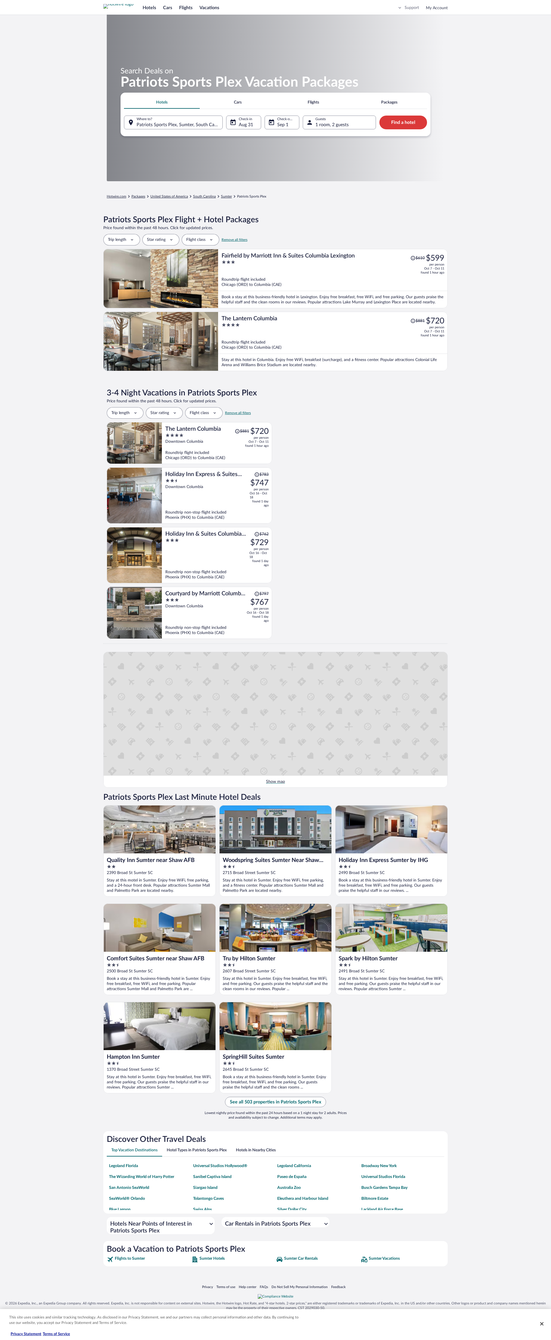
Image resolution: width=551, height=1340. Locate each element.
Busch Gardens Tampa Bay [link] (384, 1188)
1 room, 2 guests (332, 124)
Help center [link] (247, 1287)
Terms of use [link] (225, 1287)
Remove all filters (234, 239)
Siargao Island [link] (205, 1188)
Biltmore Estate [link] (374, 1199)
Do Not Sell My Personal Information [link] (299, 1287)
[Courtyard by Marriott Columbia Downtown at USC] (217, 613)
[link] (148, 1259)
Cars (167, 7)
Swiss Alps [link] (202, 1210)
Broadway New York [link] (379, 1166)
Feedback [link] (338, 1287)
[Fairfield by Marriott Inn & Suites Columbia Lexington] (333, 278)
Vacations (209, 7)
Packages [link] (138, 196)
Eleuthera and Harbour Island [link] (302, 1199)
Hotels (149, 7)
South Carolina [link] (204, 196)
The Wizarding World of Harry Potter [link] (141, 1177)
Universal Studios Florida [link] (383, 1177)
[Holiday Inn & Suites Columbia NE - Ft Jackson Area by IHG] (217, 555)
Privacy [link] (207, 1287)
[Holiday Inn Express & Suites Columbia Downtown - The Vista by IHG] (217, 495)
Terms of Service (56, 1334)
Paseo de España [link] (291, 1177)
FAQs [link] (264, 1287)
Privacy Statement (26, 1334)
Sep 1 (282, 124)
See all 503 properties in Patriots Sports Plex (275, 1102)
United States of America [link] (169, 196)
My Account (437, 8)
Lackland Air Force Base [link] (382, 1210)
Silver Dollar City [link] (291, 1210)
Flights (186, 7)
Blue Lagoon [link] (120, 1210)
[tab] (162, 102)
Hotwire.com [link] (116, 196)
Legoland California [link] (294, 1166)
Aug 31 (246, 124)
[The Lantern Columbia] (333, 341)
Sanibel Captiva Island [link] (212, 1177)
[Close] (542, 1323)
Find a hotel (403, 122)
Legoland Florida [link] (123, 1166)
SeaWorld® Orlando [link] (127, 1199)
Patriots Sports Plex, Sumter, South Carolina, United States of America (180, 124)
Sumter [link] (226, 196)
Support (412, 8)
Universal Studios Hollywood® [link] (220, 1166)
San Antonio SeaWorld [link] (129, 1188)
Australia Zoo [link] (289, 1188)
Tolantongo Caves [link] (208, 1199)
